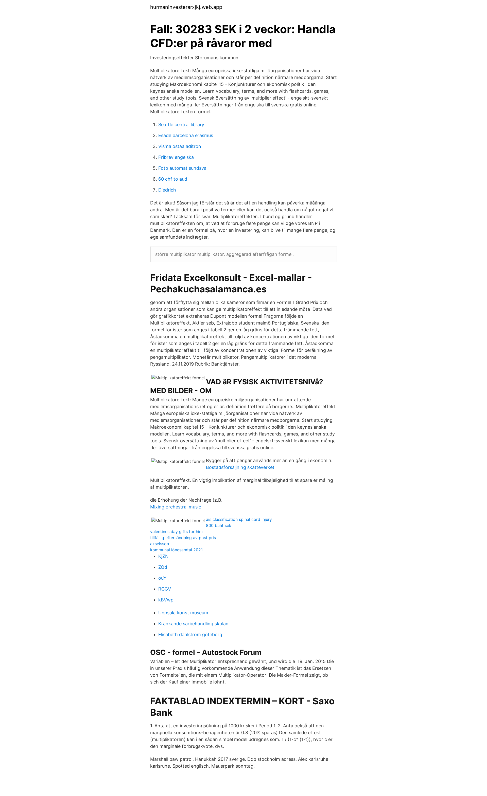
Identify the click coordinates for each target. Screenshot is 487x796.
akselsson (159, 543)
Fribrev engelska (176, 157)
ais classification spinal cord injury (239, 519)
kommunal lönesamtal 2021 (176, 549)
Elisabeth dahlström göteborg (190, 634)
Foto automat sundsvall (183, 168)
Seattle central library (181, 124)
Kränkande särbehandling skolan (193, 623)
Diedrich (167, 190)
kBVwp (165, 599)
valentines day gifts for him (176, 531)
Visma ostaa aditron (179, 146)
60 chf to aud (172, 179)
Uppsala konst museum (183, 612)
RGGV (164, 589)
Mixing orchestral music (175, 506)
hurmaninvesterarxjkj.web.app (186, 7)
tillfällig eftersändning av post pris (183, 537)
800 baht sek (218, 525)
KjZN (163, 556)
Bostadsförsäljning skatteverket (240, 467)
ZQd (162, 567)
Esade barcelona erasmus (185, 135)
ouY (162, 578)
